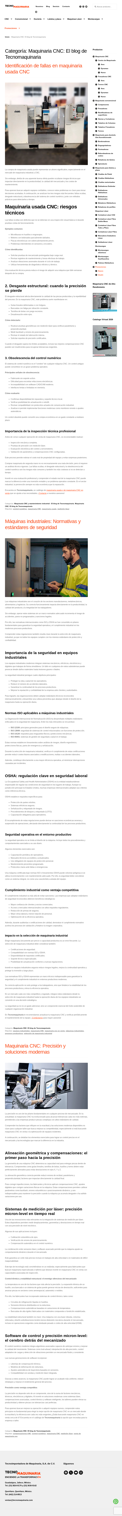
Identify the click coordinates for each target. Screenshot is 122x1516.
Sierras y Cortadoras (106, 119)
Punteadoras (103, 149)
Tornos (101, 131)
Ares (102, 64)
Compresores (103, 105)
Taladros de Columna (106, 123)
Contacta (42, 493)
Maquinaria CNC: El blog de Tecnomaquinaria (31, 1028)
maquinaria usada (49, 509)
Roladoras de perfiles (106, 207)
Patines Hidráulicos (106, 263)
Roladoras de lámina (106, 160)
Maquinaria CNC (101, 56)
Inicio (7, 37)
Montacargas (94, 19)
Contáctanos (37, 1018)
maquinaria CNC (34, 509)
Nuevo (100, 271)
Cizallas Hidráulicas (106, 178)
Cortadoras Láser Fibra (107, 232)
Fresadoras (102, 108)
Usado (100, 275)
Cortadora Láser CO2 (106, 215)
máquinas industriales (75, 1031)
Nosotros (39, 6)
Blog (48, 6)
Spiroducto (102, 164)
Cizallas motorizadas (106, 182)
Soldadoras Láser (105, 242)
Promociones (11, 28)
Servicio (56, 6)
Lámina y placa (54, 19)
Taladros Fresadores (106, 127)
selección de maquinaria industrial (38, 1033)
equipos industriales (21, 1031)
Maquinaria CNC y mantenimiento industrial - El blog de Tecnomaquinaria (44, 504)
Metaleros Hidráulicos (107, 203)
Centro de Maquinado (107, 60)
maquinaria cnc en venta (55, 1031)
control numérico (20, 509)
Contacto (66, 6)
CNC (7, 19)
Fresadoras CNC (104, 76)
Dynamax (104, 68)
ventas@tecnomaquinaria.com (19, 1500)
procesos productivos (14, 1033)
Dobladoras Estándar (106, 186)
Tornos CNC (103, 84)
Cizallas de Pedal (105, 174)
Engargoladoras (104, 145)
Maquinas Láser (74, 19)
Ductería (37, 19)
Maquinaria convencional (105, 101)
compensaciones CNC (22, 1434)
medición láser (63, 509)
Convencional (21, 19)
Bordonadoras (104, 141)
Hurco (103, 72)
